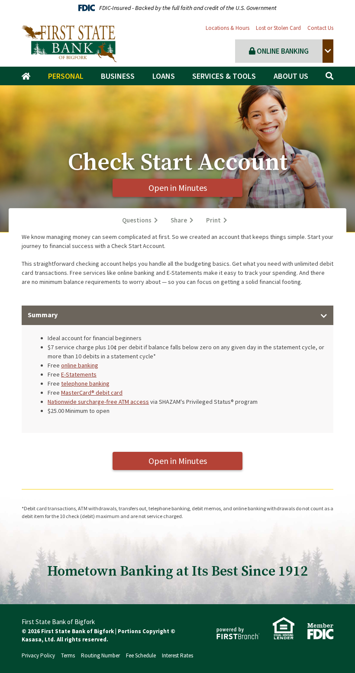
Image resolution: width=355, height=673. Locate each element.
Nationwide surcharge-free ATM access (98, 402)
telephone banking (85, 383)
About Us (291, 76)
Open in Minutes (177, 187)
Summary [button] (43, 314)
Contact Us (320, 28)
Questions (137, 220)
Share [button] (179, 220)
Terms (68, 655)
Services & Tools (224, 76)
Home (28, 76)
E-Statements (79, 374)
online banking (79, 365)
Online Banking (282, 51)
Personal (66, 76)
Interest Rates (177, 655)
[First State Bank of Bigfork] (69, 43)
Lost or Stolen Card (278, 28)
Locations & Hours (227, 28)
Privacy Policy (38, 655)
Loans (163, 76)
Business (118, 76)
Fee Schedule (141, 655)
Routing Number (100, 655)
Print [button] (213, 220)
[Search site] (329, 76)
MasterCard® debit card (92, 392)
